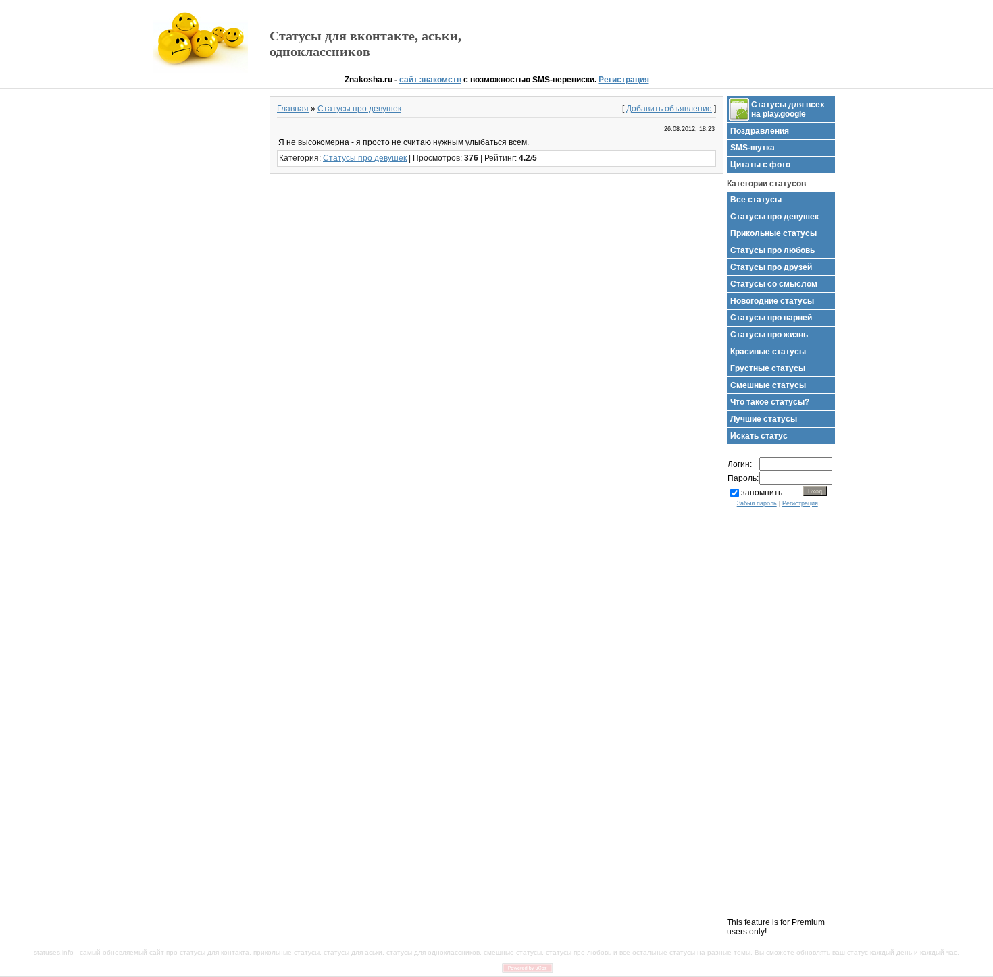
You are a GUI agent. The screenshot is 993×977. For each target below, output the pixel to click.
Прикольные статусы (773, 233)
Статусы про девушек (359, 108)
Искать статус (759, 436)
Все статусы (756, 199)
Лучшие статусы (763, 419)
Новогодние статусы (772, 301)
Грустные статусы (767, 368)
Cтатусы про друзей (771, 267)
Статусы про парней (771, 318)
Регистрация (624, 79)
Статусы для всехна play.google (788, 109)
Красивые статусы (768, 351)
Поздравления (759, 131)
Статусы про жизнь (769, 334)
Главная (293, 108)
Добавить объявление (669, 108)
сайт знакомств (430, 79)
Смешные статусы (768, 385)
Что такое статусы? (769, 402)
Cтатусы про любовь (772, 250)
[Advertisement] (682, 38)
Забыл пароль (757, 503)
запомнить (761, 492)
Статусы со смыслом (773, 284)
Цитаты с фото (760, 164)
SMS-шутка (752, 147)
